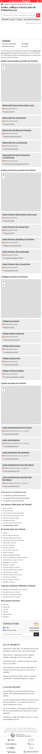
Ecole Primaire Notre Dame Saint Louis (19, 214)
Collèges (26, 44)
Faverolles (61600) (9, 520)
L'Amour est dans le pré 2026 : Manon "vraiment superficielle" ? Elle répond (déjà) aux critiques (19, 677)
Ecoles (7, 4)
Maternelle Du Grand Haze (14, 118)
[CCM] (11, 740)
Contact (20, 728)
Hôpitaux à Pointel (9, 582)
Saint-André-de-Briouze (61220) (13, 516)
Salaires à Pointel (8, 548)
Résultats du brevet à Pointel (12, 594)
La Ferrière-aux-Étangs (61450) (14, 377)
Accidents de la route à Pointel (13, 560)
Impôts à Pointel (8, 552)
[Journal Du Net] (31, 740)
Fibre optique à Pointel (10, 572)
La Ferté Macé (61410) (11, 352)
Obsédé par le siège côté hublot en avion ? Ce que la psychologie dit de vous (21, 718)
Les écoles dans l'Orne (10, 525)
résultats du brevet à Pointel (14, 501)
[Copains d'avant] (11, 748)
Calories (5, 612)
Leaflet (39, 101)
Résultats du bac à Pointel (11, 592)
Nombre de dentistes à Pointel (13, 570)
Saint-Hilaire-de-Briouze (32, 19)
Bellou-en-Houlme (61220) (12, 136)
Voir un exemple (34, 628)
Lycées (25, 46)
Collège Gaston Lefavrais (13, 333)
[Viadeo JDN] (31, 748)
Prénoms (6, 604)
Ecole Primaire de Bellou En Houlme (18, 239)
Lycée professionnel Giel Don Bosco (18, 465)
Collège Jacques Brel (11, 358)
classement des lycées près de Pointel (16, 498)
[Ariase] (11, 752)
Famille (6, 627)
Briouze (19, 19)
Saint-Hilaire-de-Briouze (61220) (13, 513)
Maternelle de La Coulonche (14, 142)
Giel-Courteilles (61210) (11, 471)
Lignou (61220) (7, 508)
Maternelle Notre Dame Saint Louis (18, 105)
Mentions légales (9, 731)
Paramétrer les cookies (24, 730)
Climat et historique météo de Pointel (15, 557)
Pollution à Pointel (9, 565)
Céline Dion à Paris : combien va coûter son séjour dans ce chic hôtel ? (20, 662)
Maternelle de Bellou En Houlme (16, 130)
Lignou (12, 19)
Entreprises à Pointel (10, 577)
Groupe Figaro (19, 731)
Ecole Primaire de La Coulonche (16, 264)
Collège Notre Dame (11, 346)
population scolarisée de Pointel (14, 495)
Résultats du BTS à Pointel (11, 597)
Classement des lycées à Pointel (13, 540)
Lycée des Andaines (11, 440)
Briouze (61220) (9, 112)
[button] (3, 66)
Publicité (25, 728)
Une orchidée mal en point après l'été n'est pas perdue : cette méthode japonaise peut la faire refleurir (19, 693)
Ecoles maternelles (10, 44)
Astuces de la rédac (10, 630)
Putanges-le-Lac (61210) (12, 340)
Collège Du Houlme (10, 321)
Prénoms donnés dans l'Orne (12, 575)
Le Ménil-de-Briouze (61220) (12, 523)
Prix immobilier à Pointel (11, 579)
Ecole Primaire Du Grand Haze (15, 227)
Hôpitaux (6, 617)
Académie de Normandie (19, 4)
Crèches (5, 609)
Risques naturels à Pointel (11, 567)
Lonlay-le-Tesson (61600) (11, 518)
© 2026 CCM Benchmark (31, 731)
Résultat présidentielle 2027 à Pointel (15, 589)
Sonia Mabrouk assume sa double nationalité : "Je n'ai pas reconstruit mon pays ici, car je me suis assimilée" (20, 670)
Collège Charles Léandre (13, 371)
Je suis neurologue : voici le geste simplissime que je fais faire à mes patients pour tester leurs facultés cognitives (20, 711)
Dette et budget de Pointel (11, 555)
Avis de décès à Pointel (10, 550)
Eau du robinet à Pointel (11, 535)
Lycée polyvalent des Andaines (15, 452)
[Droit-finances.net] (31, 744)
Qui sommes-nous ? (11, 728)
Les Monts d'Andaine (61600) (13, 258)
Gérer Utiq (35, 730)
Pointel (5, 533)
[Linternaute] (11, 744)
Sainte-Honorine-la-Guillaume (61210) (16, 164)
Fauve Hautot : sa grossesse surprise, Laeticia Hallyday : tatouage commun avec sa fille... (18, 656)
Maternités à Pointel (9, 543)
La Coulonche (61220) (11, 149)
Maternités (6, 607)
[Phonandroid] (31, 752)
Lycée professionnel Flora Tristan (17, 427)
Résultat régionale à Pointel (12, 538)
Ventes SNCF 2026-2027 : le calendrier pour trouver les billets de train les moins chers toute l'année (21, 650)
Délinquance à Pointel (10, 562)
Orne (30, 4)
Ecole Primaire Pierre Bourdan (15, 252)
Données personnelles (11, 730)
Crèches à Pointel (8, 545)
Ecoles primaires (9, 46)
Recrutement (32, 728)
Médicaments (7, 614)
